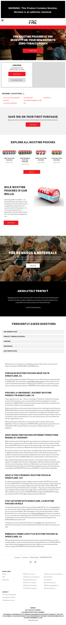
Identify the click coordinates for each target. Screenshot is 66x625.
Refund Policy (48, 577)
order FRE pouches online (35, 381)
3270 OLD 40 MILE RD (10, 103)
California (25, 557)
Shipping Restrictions (30, 579)
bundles (38, 522)
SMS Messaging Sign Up (51, 585)
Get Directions (17, 80)
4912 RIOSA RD (28, 97)
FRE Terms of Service (29, 582)
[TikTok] (35, 563)
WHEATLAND (34, 557)
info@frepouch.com (8, 600)
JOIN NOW (33, 266)
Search (4, 574)
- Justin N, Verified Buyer (33, 307)
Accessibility (48, 579)
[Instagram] (30, 563)
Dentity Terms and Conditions (53, 574)
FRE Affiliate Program (30, 588)
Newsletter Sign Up (50, 582)
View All (31, 172)
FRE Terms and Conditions (31, 577)
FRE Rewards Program (30, 585)
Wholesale (5, 579)
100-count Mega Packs (39, 513)
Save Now (33, 125)
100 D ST (6, 100)
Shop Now (33, 51)
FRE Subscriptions (49, 588)
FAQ (3, 577)
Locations (17, 557)
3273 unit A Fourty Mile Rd (11, 97)
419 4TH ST (47, 97)
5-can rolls (54, 507)
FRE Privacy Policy (29, 574)
